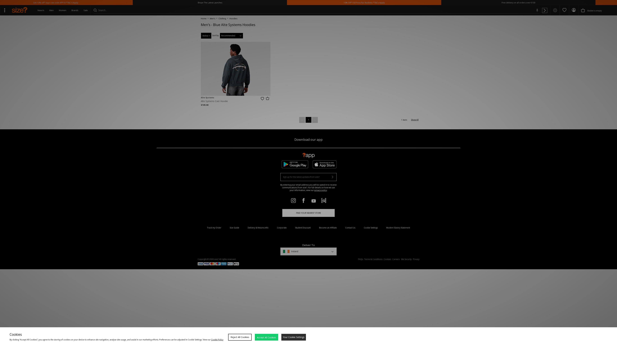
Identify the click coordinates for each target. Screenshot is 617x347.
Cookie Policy (217, 339)
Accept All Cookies (266, 337)
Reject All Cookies (240, 337)
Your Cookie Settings (293, 337)
